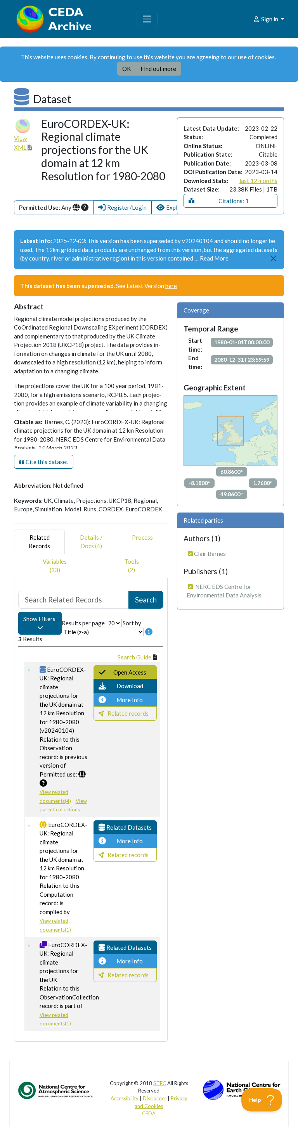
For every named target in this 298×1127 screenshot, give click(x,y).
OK (126, 68)
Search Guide (134, 657)
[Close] (273, 258)
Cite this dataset (46, 461)
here (171, 285)
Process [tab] (142, 537)
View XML (21, 143)
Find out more (158, 68)
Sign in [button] (269, 19)
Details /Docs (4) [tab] (91, 542)
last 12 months (258, 180)
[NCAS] (56, 1089)
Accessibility (125, 1098)
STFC (159, 1083)
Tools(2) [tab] (132, 566)
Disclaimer (154, 1098)
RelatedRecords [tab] (39, 542)
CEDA (149, 1113)
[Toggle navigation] (147, 19)
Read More (214, 258)
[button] (122, 207)
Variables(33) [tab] (55, 566)
